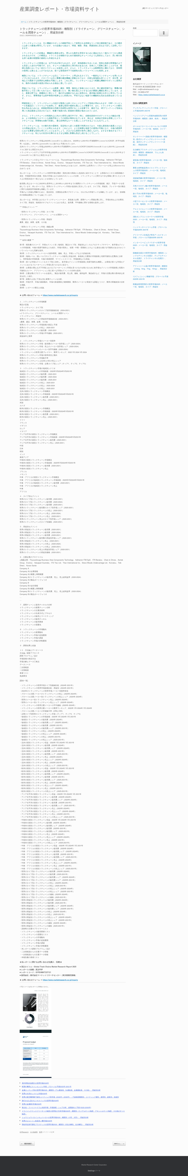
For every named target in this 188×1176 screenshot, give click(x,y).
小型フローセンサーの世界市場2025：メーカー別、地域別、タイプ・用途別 (150, 202)
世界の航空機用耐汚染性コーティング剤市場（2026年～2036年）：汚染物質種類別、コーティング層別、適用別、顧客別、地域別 (70, 1097)
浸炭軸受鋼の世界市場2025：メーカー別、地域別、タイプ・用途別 (150, 179)
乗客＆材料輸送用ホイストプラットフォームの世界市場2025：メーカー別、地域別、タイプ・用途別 (150, 170)
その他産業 (34, 1132)
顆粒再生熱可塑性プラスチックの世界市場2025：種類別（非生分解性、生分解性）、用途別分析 (57, 1124)
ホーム (23, 21)
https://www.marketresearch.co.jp (151, 94)
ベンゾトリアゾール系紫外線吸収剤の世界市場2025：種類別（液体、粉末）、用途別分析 (150, 118)
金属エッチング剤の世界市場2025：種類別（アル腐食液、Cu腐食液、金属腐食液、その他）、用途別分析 (61, 1090)
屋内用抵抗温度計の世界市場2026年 (35, 1083)
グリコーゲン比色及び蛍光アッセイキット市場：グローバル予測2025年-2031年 (150, 236)
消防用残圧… (27, 1144)
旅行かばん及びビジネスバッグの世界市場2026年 (40, 1100)
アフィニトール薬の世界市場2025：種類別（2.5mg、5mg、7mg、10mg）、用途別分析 (150, 269)
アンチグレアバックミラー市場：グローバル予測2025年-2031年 (150, 109)
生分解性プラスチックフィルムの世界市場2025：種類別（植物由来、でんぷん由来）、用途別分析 (150, 152)
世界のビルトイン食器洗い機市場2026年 (37, 1121)
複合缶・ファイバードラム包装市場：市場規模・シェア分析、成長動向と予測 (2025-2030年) (56, 1107)
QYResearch (24, 1132)
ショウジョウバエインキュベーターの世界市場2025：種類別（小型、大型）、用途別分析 (55, 1117)
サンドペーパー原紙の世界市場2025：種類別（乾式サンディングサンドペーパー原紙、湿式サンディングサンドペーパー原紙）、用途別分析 (150, 140)
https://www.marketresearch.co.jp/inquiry (60, 295)
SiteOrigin (91, 1171)
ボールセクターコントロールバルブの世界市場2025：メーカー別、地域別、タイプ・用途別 (150, 129)
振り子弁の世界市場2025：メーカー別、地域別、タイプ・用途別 (150, 195)
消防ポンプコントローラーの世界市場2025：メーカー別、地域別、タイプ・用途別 (150, 219)
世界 (40, 1132)
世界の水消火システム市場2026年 (34, 1093)
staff (40, 35)
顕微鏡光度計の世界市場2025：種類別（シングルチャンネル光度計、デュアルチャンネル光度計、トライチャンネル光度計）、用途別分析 (150, 257)
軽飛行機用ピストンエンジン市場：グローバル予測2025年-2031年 (46, 1086)
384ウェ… (119, 1144)
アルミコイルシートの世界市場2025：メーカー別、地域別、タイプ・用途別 (150, 210)
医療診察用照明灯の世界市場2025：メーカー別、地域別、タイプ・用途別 (150, 285)
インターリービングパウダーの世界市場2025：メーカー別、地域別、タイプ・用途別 (150, 245)
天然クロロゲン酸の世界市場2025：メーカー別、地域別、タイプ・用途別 (150, 187)
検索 (135, 28)
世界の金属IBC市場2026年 (32, 1104)
